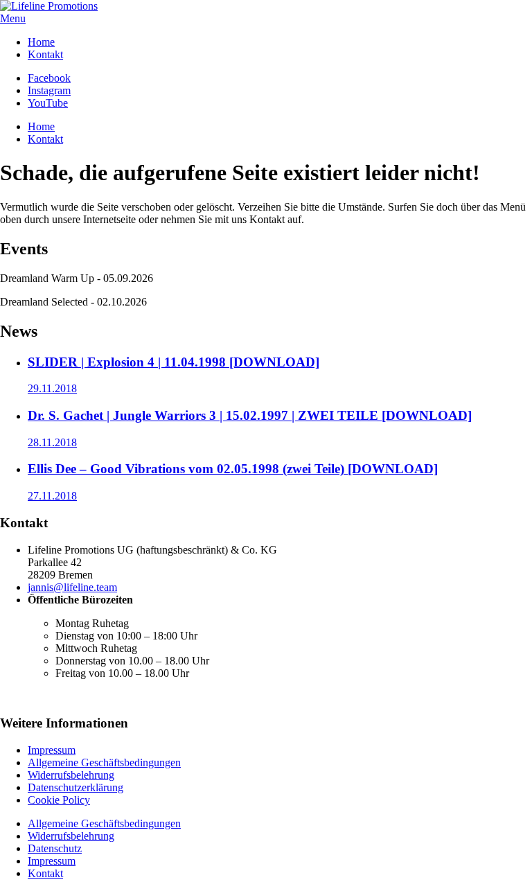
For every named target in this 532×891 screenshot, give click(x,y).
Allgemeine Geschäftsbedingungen (104, 762)
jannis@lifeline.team (72, 587)
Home (41, 42)
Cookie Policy (59, 800)
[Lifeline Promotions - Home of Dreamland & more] (49, 6)
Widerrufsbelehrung (71, 775)
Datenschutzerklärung (75, 787)
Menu (13, 18)
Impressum (52, 750)
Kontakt (45, 54)
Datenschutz (55, 848)
